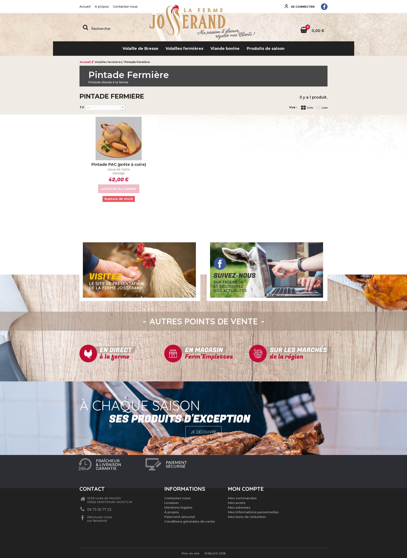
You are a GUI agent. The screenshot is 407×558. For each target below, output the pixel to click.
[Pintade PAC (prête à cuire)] (118, 138)
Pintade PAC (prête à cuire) (118, 164)
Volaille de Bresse (140, 48)
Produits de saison (265, 48)
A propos (102, 6)
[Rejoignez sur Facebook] (324, 6)
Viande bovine (225, 48)
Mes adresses (239, 507)
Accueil (85, 6)
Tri (81, 107)
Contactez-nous (125, 6)
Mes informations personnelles (253, 512)
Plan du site (190, 553)
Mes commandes (242, 498)
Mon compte (246, 488)
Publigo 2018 (215, 553)
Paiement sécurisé (179, 517)
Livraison (171, 503)
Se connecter (302, 6)
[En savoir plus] (139, 270)
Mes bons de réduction (247, 517)
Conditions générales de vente (189, 521)
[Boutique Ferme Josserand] (203, 23)
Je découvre (203, 432)
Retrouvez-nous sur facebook (99, 519)
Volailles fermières (184, 48)
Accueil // (86, 62)
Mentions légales (178, 507)
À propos (171, 512)
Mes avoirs (236, 503)
